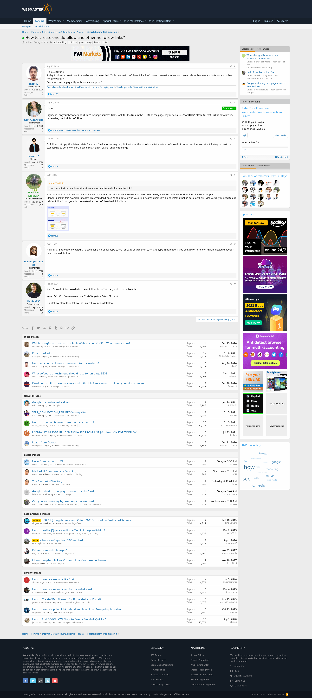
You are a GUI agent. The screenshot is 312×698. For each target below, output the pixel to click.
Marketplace (240, 685)
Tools (245, 157)
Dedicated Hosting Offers (69, 523)
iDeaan (35, 415)
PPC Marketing (158, 669)
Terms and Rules (258, 694)
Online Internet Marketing (67, 356)
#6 (235, 283)
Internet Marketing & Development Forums (81, 504)
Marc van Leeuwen (228, 346)
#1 (235, 66)
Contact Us (239, 680)
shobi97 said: (55, 183)
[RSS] (287, 694)
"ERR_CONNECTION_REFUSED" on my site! (59, 412)
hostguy (233, 415)
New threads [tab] (263, 48)
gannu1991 (232, 533)
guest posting (85, 42)
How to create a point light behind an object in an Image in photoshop (77, 609)
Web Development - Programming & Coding (78, 533)
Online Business (158, 659)
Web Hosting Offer (200, 664)
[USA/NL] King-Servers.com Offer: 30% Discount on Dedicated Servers (86, 520)
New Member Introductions (73, 464)
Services (58, 543)
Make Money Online (67, 425)
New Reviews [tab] (263, 165)
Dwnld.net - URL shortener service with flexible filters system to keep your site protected (88, 383)
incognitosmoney (229, 425)
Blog (236, 670)
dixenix (35, 376)
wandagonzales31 (33, 263)
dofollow (73, 42)
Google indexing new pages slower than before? (63, 491)
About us (272, 694)
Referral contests (251, 101)
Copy (244, 150)
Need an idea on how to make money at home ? (63, 422)
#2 (235, 102)
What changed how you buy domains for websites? (262, 56)
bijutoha (233, 612)
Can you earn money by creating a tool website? (63, 501)
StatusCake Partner (228, 356)
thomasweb (37, 592)
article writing (60, 42)
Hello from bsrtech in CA (48, 461)
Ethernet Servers (39, 435)
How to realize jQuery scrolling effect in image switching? (68, 530)
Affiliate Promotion (200, 659)
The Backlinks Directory (47, 481)
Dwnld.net (36, 386)
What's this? (282, 157)
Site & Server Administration (66, 415)
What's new (54, 20)
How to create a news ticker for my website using (63, 589)
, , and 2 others (75, 130)
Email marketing (42, 353)
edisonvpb (36, 543)
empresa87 (231, 543)
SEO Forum (156, 655)
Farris (34, 474)
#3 (235, 138)
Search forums (42, 26)
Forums (39, 20)
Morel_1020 (37, 425)
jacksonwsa (37, 622)
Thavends (36, 582)
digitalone (232, 376)
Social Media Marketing (67, 445)
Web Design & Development (66, 582)
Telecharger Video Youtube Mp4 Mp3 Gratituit (137, 87)
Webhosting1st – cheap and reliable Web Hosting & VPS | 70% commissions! (81, 343)
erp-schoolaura (230, 494)
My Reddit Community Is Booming (54, 471)
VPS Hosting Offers (200, 679)
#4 (235, 175)
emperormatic (38, 612)
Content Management (64, 553)
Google (56, 405)
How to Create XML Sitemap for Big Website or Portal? (66, 599)
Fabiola (35, 405)
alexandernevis (230, 582)
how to (97, 42)
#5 (235, 244)
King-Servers (38, 523)
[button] (63, 21)
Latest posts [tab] (248, 48)
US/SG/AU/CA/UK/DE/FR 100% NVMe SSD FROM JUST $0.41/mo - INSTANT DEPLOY (84, 432)
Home (27, 20)
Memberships (74, 20)
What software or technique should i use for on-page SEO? (69, 373)
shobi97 (28, 42)
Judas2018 (232, 563)
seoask (233, 464)
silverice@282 (38, 533)
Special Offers (110, 20)
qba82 (35, 346)
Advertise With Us (243, 675)
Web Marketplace (134, 20)
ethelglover (37, 445)
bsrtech (35, 464)
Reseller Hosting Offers (202, 674)
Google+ (60, 563)
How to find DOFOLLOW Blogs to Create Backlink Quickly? (69, 619)
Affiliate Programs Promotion (66, 346)
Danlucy (233, 435)
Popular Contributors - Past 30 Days (264, 176)
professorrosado (229, 553)
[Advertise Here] (276, 403)
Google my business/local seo (51, 402)
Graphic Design (65, 612)
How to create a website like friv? (53, 579)
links (105, 42)
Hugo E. (35, 553)
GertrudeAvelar (33, 119)
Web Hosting (157, 679)
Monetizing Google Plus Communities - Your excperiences (69, 560)
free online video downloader (60, 87)
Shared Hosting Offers (72, 435)
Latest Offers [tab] (248, 165)
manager (36, 356)
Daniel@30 (33, 301)
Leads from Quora (44, 442)
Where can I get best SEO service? (61, 540)
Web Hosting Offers (160, 20)
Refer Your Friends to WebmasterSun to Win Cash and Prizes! (263, 112)
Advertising (92, 20)
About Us (239, 665)
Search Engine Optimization (66, 366)
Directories (66, 484)
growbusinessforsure (41, 602)
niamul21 (232, 405)
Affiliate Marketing (160, 674)
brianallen (36, 494)
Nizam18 (33, 156)
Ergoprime (37, 563)
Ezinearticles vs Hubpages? (49, 550)
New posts (27, 26)
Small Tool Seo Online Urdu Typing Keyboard (95, 87)
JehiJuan (233, 622)
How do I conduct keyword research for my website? (65, 363)
